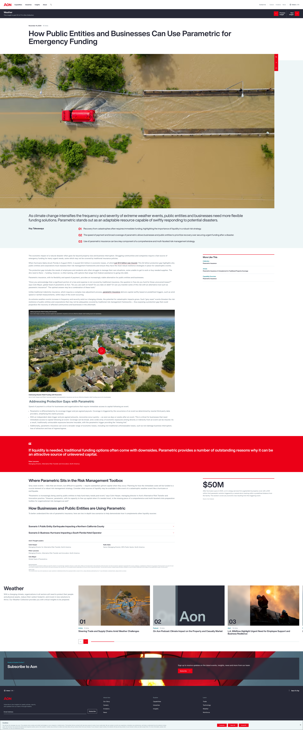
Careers (272, 5)
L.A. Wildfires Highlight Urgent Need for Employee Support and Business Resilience (259, 632)
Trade (205, 701)
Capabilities (18, 5)
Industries (28, 5)
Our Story (106, 701)
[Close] (300, 725)
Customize (221, 725)
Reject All (232, 725)
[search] (51, 4)
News (284, 5)
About (45, 5)
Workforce (206, 712)
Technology (207, 705)
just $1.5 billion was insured (125, 263)
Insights (37, 5)
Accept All (243, 725)
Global (295, 5)
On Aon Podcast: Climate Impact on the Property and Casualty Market (188, 631)
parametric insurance (111, 292)
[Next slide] (85, 641)
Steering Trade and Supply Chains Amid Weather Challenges (108, 631)
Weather (8, 12)
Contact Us (262, 5)
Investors (278, 5)
